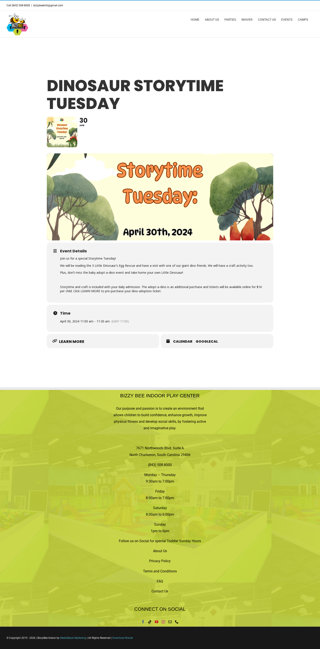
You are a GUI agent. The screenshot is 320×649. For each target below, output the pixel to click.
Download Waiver (122, 637)
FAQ (160, 581)
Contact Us (160, 591)
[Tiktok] (150, 622)
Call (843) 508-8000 (18, 5)
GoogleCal (207, 341)
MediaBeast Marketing (73, 637)
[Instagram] (163, 622)
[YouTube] (156, 622)
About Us (160, 551)
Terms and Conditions (160, 571)
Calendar (182, 341)
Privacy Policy (160, 561)
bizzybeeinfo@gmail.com (48, 5)
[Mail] (170, 622)
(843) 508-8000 (160, 465)
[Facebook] (143, 622)
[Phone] (177, 622)
